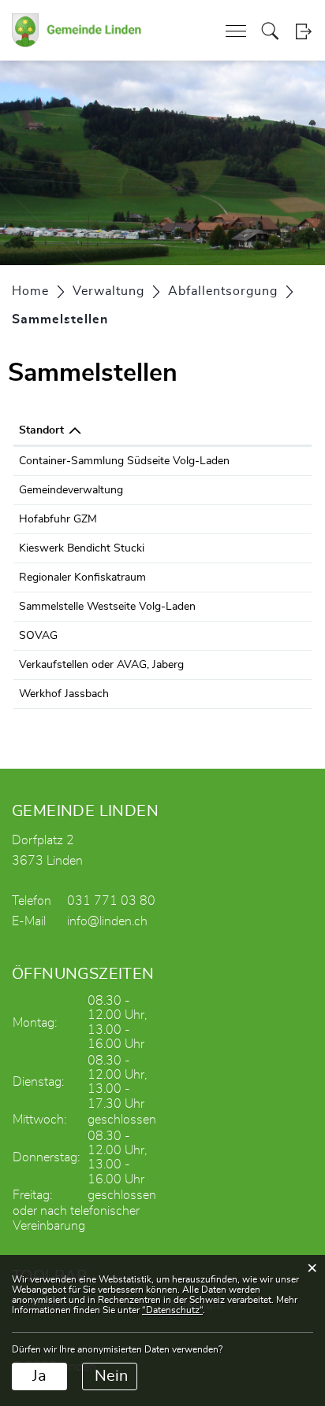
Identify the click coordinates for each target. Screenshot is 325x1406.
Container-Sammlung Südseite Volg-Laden (124, 461)
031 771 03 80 (111, 901)
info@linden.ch (107, 921)
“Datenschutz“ (172, 1310)
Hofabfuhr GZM (58, 519)
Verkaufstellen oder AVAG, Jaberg (101, 664)
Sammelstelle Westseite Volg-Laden (107, 606)
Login (303, 31)
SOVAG (38, 635)
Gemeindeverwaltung (71, 490)
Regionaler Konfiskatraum (82, 577)
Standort (41, 430)
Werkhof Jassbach (64, 693)
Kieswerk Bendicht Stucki (81, 548)
